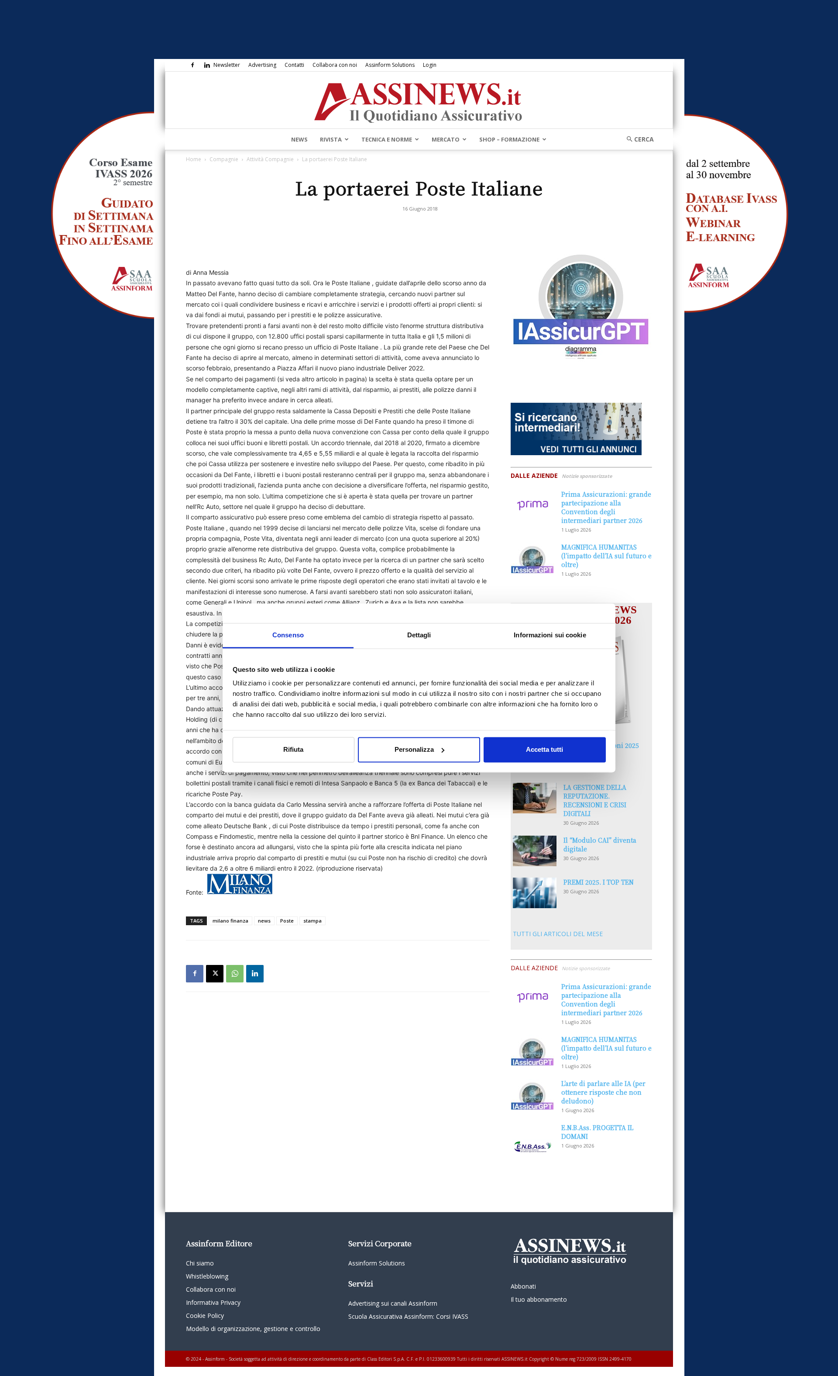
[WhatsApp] (235, 973)
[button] (637, 139)
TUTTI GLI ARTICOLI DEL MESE (558, 934)
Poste (287, 920)
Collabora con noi (335, 65)
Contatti (294, 65)
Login (429, 65)
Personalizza (414, 749)
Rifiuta (293, 749)
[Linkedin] (206, 65)
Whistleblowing (207, 1276)
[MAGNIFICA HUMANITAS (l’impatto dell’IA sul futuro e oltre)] (532, 558)
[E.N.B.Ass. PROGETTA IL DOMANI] (532, 1138)
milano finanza (230, 920)
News (299, 139)
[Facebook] (192, 65)
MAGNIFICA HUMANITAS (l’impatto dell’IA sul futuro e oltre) (606, 556)
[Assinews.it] (419, 100)
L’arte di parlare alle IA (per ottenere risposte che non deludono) (603, 1092)
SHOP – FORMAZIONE (509, 139)
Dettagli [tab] (419, 635)
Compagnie (224, 159)
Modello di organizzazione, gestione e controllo (253, 1328)
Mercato (446, 139)
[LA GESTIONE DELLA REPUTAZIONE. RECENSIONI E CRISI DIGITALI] (534, 798)
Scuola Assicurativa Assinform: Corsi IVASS (408, 1316)
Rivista (331, 139)
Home (193, 159)
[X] (214, 973)
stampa (312, 920)
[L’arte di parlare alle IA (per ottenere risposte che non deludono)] (532, 1094)
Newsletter (226, 65)
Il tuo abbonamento (539, 1299)
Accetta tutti (544, 749)
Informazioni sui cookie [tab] (550, 635)
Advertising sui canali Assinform (392, 1303)
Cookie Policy (205, 1315)
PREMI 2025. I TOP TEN (598, 882)
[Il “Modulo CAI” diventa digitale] (534, 851)
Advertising (262, 65)
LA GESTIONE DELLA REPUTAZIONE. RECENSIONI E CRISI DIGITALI (594, 800)
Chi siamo (200, 1263)
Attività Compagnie (270, 159)
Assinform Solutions (390, 65)
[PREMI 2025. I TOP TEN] (534, 893)
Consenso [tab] (288, 635)
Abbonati (523, 1286)
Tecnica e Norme (386, 139)
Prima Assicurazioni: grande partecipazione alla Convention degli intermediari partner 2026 (606, 507)
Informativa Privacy (213, 1302)
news (264, 920)
